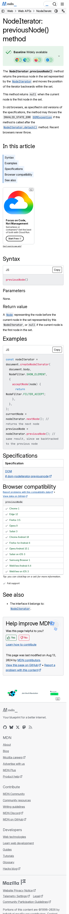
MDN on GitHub (13, 819)
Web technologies (14, 837)
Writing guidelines (14, 806)
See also (10, 180)
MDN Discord (11, 813)
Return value (15, 306)
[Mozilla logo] (14, 882)
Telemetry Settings (15, 896)
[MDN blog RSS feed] (30, 727)
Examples (11, 163)
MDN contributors (28, 660)
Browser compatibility (18, 174)
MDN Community (14, 794)
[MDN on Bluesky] (11, 727)
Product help (11, 776)
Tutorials (8, 856)
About (7, 744)
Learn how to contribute (21, 644)
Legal (36, 896)
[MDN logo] (10, 710)
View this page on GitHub (22, 665)
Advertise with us (14, 764)
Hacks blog (10, 868)
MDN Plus (9, 770)
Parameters (14, 290)
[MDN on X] (18, 727)
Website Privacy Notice (18, 890)
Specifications (14, 169)
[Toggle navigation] (62, 4)
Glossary (8, 862)
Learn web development (18, 843)
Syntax (9, 157)
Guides (7, 849)
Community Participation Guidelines (25, 902)
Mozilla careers (12, 757)
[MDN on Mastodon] (24, 727)
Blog (6, 751)
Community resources (17, 800)
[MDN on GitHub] (5, 727)
